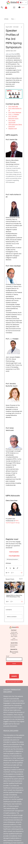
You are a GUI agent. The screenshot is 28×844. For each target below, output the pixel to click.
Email (7, 656)
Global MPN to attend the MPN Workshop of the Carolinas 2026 (14, 596)
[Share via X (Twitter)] (10, 568)
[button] (6, 7)
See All (20, 578)
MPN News (8, 563)
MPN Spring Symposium (12, 559)
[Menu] (14, 7)
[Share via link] (17, 568)
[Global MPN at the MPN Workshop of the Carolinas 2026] (14, 587)
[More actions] (21, 27)
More (12, 19)
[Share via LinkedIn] (13, 568)
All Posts (6, 19)
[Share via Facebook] (6, 568)
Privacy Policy (12, 646)
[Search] (1, 7)
